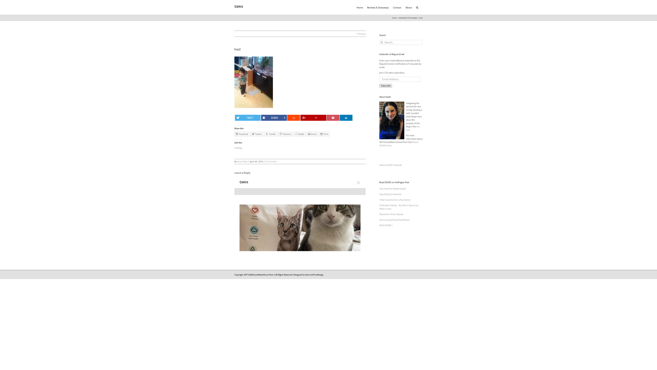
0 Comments (271, 161)
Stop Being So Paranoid (390, 194)
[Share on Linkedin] (346, 118)
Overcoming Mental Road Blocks (394, 219)
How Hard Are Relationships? (392, 188)
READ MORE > (386, 225)
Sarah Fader (242, 161)
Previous (362, 33)
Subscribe (386, 85)
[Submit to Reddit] (293, 118)
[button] (417, 7)
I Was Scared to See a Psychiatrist (394, 199)
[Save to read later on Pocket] (333, 118)
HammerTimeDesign (314, 274)
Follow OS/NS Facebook (390, 165)
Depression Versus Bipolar (391, 214)
